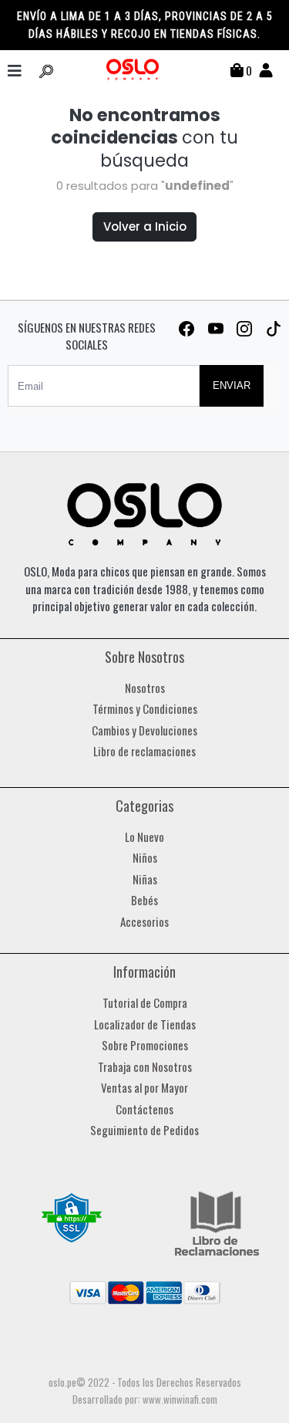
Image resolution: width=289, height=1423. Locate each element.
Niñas (145, 878)
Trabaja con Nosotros (145, 1066)
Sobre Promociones (145, 1044)
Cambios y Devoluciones (144, 730)
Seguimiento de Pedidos (144, 1129)
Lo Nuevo (144, 836)
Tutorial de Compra (144, 1002)
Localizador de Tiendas (145, 1024)
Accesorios (144, 921)
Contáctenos (144, 1108)
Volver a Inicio (145, 226)
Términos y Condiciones (144, 708)
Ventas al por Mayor (144, 1087)
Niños (145, 857)
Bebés (144, 899)
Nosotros (145, 687)
